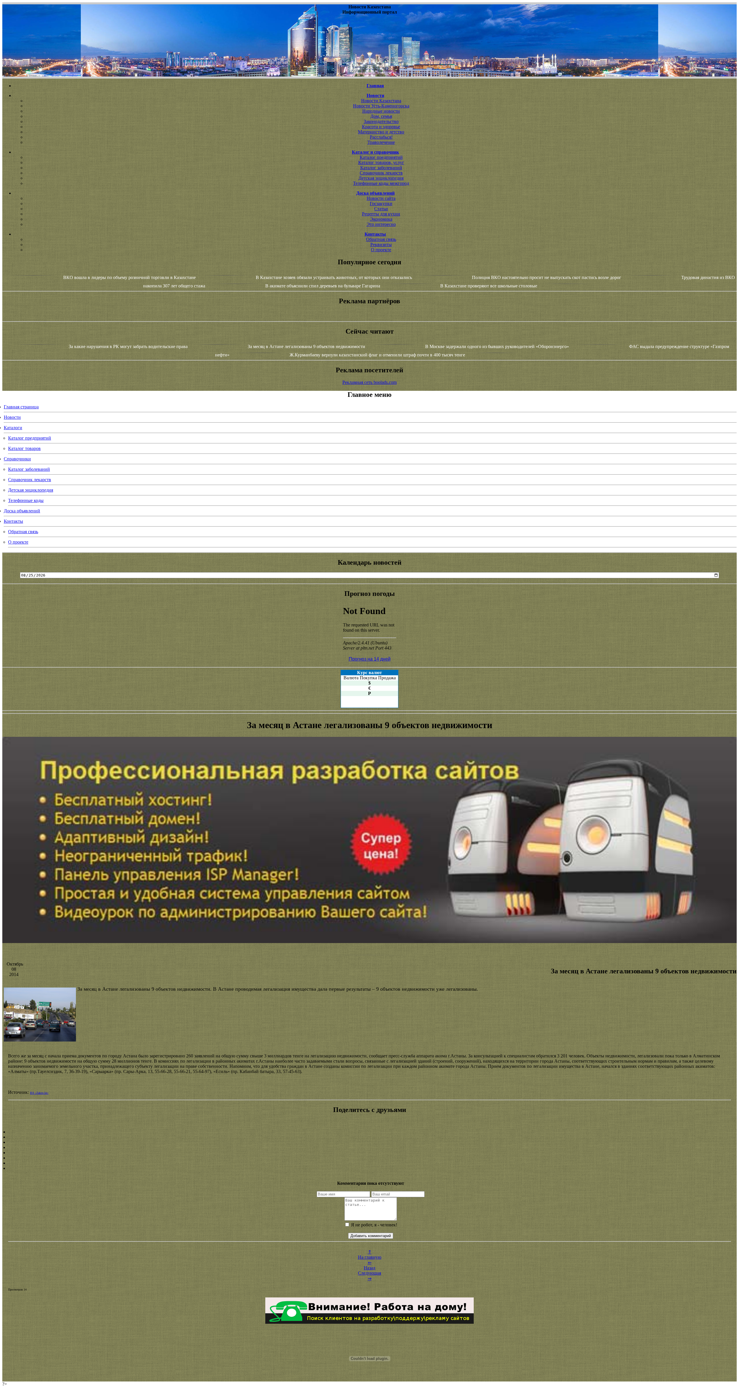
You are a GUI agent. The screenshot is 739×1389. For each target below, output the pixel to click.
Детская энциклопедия (381, 178)
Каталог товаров (24, 448)
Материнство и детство (381, 131)
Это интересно (381, 224)
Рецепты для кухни (381, 213)
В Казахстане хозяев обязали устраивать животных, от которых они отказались (334, 277)
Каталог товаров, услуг (381, 162)
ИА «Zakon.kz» (39, 1092)
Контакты (13, 521)
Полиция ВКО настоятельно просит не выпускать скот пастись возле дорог (546, 277)
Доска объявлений (22, 510)
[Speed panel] (369, 1132)
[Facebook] (369, 1152)
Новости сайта (381, 198)
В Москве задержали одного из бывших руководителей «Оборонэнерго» (497, 346)
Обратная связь (381, 239)
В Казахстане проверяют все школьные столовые (488, 285)
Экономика (381, 219)
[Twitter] (369, 1158)
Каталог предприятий (381, 157)
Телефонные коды (26, 500)
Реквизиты (381, 244)
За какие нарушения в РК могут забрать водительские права (128, 346)
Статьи (381, 208)
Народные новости (381, 111)
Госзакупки (381, 203)
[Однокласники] (369, 1163)
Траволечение (381, 142)
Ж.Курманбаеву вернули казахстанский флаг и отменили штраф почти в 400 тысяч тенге (377, 354)
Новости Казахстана (381, 100)
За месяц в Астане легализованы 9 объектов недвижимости (306, 346)
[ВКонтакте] (369, 1147)
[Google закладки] (369, 1142)
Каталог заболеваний (381, 167)
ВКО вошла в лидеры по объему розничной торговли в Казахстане (129, 277)
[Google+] (369, 1137)
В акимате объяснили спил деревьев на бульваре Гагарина (322, 285)
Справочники (17, 458)
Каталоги (13, 427)
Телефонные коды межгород (381, 183)
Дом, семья (381, 116)
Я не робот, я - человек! (373, 1224)
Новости (12, 417)
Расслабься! (381, 137)
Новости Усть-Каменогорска (381, 105)
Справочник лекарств (381, 172)
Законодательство (381, 121)
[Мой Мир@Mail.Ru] (369, 1168)
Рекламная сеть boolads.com (369, 382)
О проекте (381, 249)
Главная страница (21, 406)
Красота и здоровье (381, 126)
